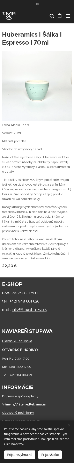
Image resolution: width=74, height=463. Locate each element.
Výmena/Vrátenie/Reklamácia (24, 404)
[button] (51, 16)
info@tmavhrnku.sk (29, 309)
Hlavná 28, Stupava (17, 341)
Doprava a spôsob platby (20, 396)
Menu (68, 16)
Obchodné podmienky (18, 413)
